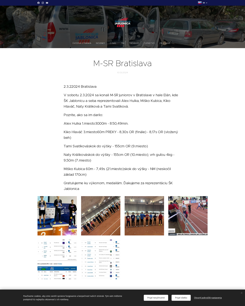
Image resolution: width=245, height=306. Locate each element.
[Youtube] (47, 2)
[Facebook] (38, 2)
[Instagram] (43, 2)
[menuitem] (83, 43)
